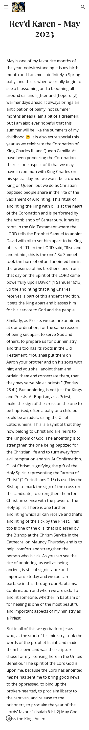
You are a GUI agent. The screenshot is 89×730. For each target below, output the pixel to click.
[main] (44, 28)
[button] (6, 7)
